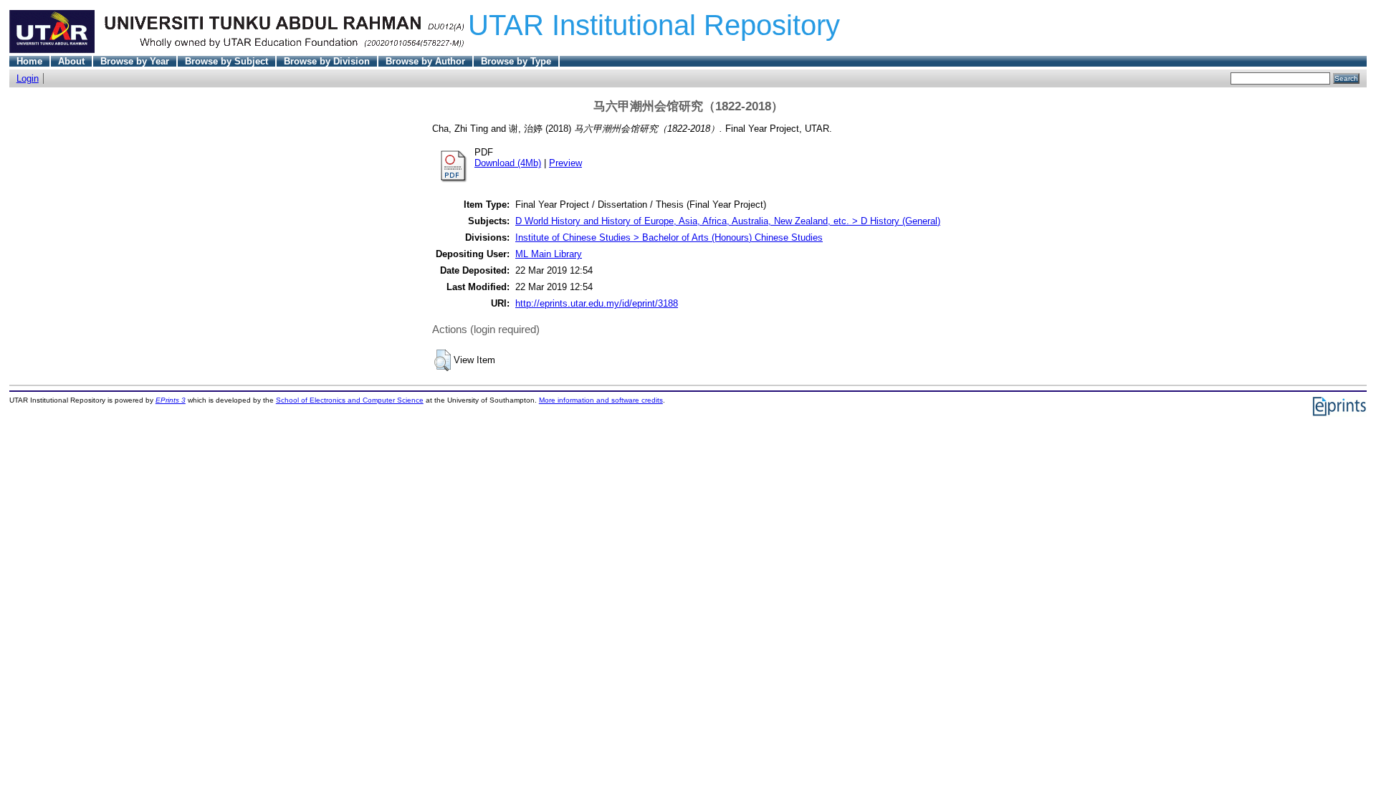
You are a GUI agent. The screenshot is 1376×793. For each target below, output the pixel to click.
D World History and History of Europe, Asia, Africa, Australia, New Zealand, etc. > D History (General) (727, 221)
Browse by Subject (226, 61)
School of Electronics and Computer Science (350, 400)
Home (29, 61)
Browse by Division (327, 61)
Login (27, 78)
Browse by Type (516, 61)
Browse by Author (425, 61)
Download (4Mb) (507, 163)
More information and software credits (601, 400)
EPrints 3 (171, 400)
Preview (565, 163)
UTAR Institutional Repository (654, 25)
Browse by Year (134, 61)
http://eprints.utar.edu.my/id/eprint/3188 (596, 303)
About (71, 61)
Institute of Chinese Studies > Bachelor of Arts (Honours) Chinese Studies (669, 237)
